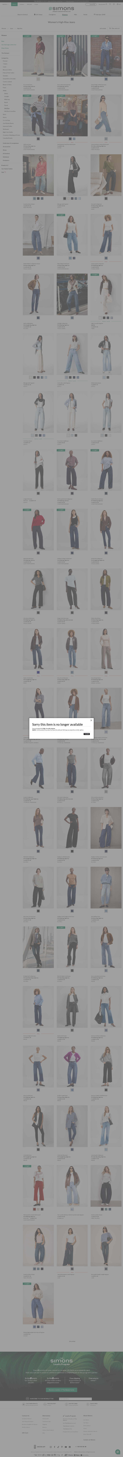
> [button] (87, 734)
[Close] (91, 720)
